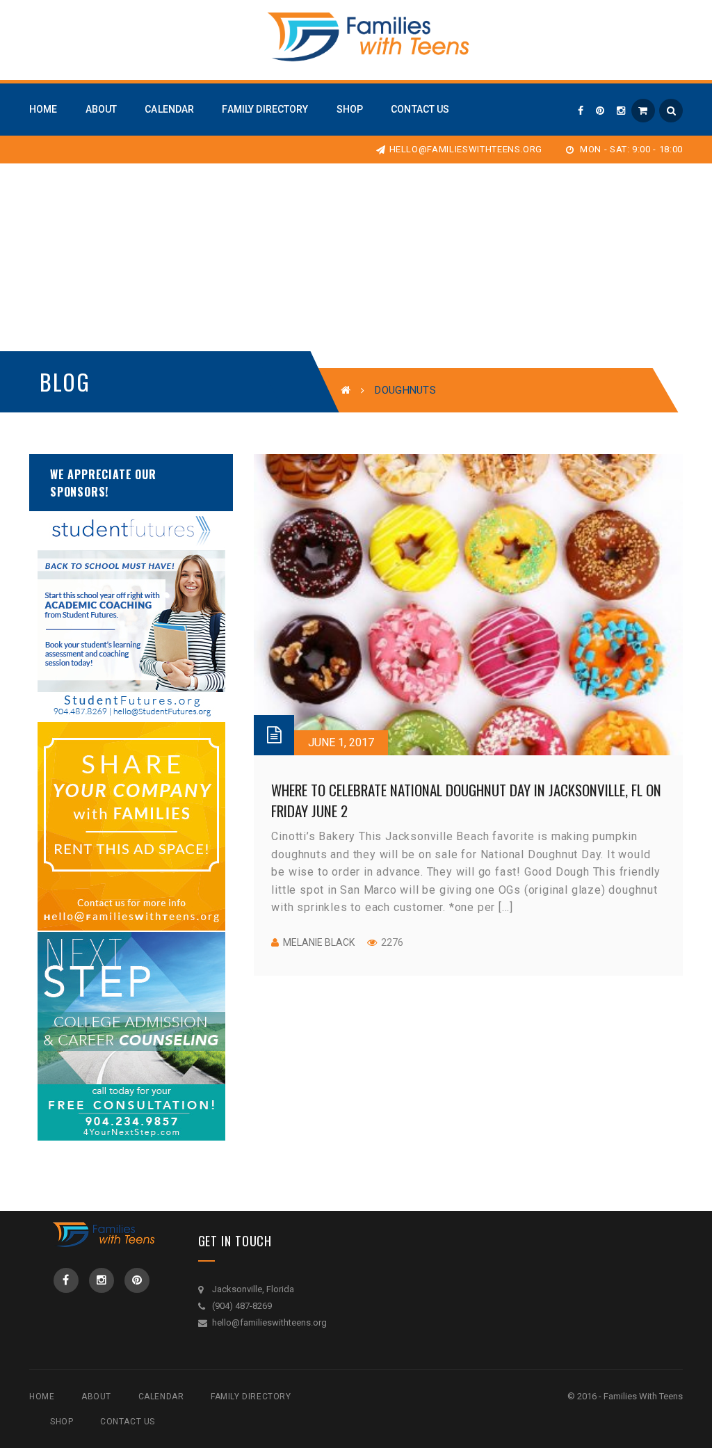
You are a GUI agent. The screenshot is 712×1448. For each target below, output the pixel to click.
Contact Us (127, 1421)
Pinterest (136, 1280)
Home (41, 1396)
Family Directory (251, 1396)
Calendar (161, 1396)
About (96, 1396)
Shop (61, 1421)
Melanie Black (319, 942)
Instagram (101, 1280)
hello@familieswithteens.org (465, 149)
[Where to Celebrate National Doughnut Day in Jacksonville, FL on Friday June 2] (468, 604)
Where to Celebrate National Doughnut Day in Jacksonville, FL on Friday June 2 (466, 800)
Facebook (66, 1280)
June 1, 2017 (341, 742)
